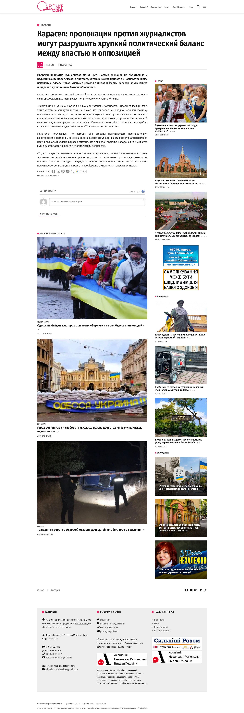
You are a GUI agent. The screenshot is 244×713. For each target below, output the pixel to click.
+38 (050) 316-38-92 (109, 627)
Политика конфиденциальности (49, 704)
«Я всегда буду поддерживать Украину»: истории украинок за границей (180, 571)
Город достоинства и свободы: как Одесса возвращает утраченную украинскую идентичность (89, 429)
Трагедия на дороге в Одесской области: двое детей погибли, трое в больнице (89, 530)
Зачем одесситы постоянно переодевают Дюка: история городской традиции (180, 336)
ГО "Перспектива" (162, 630)
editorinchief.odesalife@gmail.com (61, 669)
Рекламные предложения (112, 623)
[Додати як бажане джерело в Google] (81, 171)
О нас (191, 7)
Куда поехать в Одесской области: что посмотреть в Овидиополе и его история (176, 182)
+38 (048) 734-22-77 (53, 654)
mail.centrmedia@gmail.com (58, 657)
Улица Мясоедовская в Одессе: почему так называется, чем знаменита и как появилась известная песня (179, 527)
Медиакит (105, 619)
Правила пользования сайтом (94, 704)
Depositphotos (161, 627)
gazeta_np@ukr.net (109, 631)
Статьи (142, 7)
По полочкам (156, 7)
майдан (49, 176)
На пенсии (159, 619)
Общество (40, 322)
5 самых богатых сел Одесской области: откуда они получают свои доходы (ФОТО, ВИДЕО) (180, 235)
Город (39, 424)
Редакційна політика (72, 704)
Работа (157, 623)
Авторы (55, 590)
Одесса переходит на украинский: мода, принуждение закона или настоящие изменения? (176, 128)
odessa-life (49, 65)
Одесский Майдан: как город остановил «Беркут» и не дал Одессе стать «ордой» (90, 325)
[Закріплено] (204, 6)
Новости (133, 7)
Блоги (167, 7)
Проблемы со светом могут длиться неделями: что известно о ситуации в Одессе (179, 389)
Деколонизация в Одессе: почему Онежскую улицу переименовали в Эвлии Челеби (178, 441)
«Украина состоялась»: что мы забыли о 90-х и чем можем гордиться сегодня (180, 488)
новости (56, 176)
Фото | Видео (178, 7)
